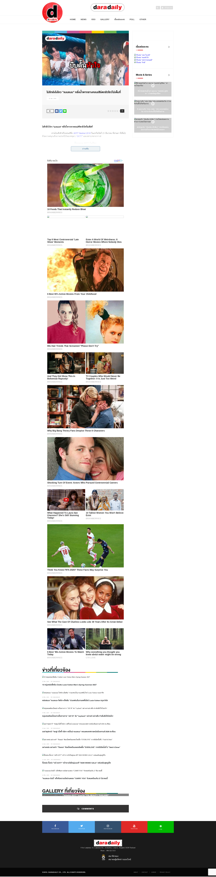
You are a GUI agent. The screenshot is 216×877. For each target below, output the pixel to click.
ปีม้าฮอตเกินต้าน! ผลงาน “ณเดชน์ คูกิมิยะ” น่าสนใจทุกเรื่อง (153, 92)
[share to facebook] (57, 111)
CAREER (153, 872)
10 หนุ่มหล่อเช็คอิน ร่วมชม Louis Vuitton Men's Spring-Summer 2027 (69, 684)
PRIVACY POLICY (165, 872)
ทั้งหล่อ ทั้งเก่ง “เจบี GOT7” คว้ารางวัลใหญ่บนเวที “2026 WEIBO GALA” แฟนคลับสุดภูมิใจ (76, 762)
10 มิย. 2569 (45, 712)
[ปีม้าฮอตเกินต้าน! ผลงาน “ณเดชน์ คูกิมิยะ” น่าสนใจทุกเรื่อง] (153, 86)
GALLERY (104, 19)
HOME (73, 19)
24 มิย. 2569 (45, 697)
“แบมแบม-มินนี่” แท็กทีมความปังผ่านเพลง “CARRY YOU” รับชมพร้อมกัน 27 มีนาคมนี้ (75, 778)
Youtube (134, 828)
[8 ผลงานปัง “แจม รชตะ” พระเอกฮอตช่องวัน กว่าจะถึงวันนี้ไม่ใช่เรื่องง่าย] (153, 104)
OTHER (143, 19)
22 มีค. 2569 (45, 775)
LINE (160, 829)
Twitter (81, 828)
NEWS (83, 19)
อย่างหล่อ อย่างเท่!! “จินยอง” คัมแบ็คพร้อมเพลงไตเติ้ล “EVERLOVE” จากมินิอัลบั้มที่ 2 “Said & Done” (81, 747)
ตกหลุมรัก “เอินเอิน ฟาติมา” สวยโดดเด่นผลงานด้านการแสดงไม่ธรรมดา (153, 128)
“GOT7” (79, 136)
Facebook (55, 828)
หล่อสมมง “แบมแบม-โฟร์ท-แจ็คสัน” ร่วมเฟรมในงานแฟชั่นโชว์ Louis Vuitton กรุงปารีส (75, 700)
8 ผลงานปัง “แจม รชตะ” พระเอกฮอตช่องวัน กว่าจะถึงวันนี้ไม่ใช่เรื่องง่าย (153, 110)
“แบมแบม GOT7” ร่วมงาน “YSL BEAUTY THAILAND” (86, 795)
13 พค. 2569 (45, 744)
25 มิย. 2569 (45, 681)
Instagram (108, 828)
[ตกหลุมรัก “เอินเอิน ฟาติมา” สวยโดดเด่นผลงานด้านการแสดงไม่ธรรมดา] (153, 122)
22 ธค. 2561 (52, 98)
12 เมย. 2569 (45, 759)
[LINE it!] (64, 111)
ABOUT (136, 872)
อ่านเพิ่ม (85, 149)
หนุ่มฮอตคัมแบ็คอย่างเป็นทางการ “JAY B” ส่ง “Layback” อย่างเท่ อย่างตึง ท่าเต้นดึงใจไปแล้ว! (77, 716)
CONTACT (145, 872)
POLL (132, 19)
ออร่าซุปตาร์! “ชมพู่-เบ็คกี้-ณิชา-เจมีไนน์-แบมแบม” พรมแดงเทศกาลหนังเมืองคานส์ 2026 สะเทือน (79, 731)
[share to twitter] (61, 111)
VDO (93, 19)
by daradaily (55, 681)
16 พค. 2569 (45, 728)
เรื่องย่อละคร (119, 19)
